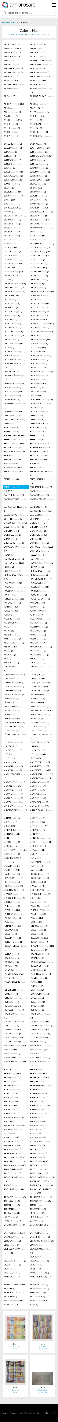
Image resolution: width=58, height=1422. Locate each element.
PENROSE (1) (39, 926)
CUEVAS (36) (40, 339)
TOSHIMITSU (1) (14, 1189)
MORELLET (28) (41, 842)
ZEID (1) (13, 1300)
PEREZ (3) (36, 934)
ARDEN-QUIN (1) (15, 84)
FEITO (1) (10, 455)
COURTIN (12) (39, 327)
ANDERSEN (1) (40, 72)
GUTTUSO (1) (39, 551)
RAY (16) (36, 982)
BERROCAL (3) (13, 175)
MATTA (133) (13, 802)
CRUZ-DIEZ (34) (14, 335)
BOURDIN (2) (39, 207)
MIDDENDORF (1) (15, 810)
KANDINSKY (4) (14, 622)
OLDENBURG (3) (14, 890)
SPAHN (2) (37, 1121)
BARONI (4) (39, 132)
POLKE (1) (11, 958)
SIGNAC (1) (37, 1089)
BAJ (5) (36, 120)
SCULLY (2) (11, 1069)
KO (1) (9, 650)
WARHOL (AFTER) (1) (41, 1278)
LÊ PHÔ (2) (9, 702)
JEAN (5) (11, 606)
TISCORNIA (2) (39, 1173)
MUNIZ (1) (36, 858)
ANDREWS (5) (40, 76)
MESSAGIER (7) (39, 802)
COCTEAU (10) (39, 307)
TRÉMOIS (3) (15, 1197)
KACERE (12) (12, 618)
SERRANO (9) (38, 1081)
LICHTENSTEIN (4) (14, 722)
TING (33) (38, 1169)
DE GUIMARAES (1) (41, 351)
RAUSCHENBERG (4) (15, 984)
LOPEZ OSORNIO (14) (41, 736)
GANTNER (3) (14, 495)
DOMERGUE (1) (15, 405)
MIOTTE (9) (37, 818)
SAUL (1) (10, 1049)
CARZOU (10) (38, 267)
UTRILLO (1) (13, 1221)
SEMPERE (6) (39, 1077)
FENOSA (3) (39, 455)
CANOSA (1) (13, 259)
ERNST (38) (37, 435)
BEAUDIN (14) (13, 147)
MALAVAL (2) (13, 770)
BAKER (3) (11, 124)
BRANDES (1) (12, 219)
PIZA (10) (39, 950)
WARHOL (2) (12, 1276)
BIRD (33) (36, 187)
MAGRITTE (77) (40, 766)
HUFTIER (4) (39, 590)
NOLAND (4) (13, 886)
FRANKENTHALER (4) (41, 473)
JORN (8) (36, 614)
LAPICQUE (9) (40, 682)
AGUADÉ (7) (38, 52)
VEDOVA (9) (12, 1241)
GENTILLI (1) (13, 519)
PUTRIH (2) (38, 970)
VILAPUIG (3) (38, 1256)
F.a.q (54, 1413)
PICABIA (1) (13, 938)
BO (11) (9, 199)
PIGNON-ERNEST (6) (15, 948)
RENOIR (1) (15, 997)
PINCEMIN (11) (42, 946)
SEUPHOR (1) (13, 1085)
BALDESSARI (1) (39, 124)
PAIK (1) (12, 906)
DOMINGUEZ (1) (40, 403)
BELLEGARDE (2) (41, 155)
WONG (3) (39, 1288)
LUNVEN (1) (39, 746)
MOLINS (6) (37, 830)
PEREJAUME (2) (11, 930)
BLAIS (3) (13, 195)
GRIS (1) (36, 539)
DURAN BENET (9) (40, 423)
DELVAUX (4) (38, 383)
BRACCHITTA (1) (15, 215)
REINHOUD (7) (40, 993)
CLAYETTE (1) (39, 303)
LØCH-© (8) (35, 758)
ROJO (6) (11, 1025)
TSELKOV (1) (12, 1201)
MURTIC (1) (37, 866)
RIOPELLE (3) (14, 1009)
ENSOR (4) (37, 431)
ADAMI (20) (12, 48)
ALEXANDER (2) (13, 68)
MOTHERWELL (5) (15, 850)
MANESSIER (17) (40, 770)
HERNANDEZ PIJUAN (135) (16, 576)
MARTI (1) (38, 790)
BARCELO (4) (13, 132)
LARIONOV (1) (14, 686)
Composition (42, 1390)
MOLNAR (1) (12, 834)
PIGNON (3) (39, 942)
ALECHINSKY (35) (41, 64)
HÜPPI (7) (12, 594)
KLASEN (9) (37, 642)
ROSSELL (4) (12, 1029)
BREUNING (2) (38, 223)
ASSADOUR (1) (37, 108)
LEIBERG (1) (12, 714)
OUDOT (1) (38, 902)
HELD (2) (9, 566)
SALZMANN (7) (15, 1045)
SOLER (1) (11, 1109)
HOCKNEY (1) (13, 582)
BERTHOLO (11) (40, 179)
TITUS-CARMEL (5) (42, 1177)
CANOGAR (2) (39, 255)
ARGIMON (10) (40, 84)
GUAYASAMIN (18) (14, 549)
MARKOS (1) (13, 790)
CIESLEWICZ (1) (40, 295)
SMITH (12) (11, 1101)
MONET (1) (12, 838)
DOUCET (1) (39, 411)
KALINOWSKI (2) (40, 618)
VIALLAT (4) (38, 1245)
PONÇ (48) (11, 966)
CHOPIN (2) (38, 287)
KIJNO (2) (38, 634)
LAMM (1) (37, 678)
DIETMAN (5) (38, 391)
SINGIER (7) (39, 1097)
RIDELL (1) (12, 1001)
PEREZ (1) (38, 930)
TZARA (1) (12, 1213)
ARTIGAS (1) (40, 104)
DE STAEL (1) (39, 363)
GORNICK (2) (38, 535)
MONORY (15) (40, 838)
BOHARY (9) (38, 199)
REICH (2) (37, 989)
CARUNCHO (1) (39, 263)
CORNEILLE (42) (42, 323)
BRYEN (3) (12, 235)
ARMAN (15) (41, 90)
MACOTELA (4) (40, 762)
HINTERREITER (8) (41, 578)
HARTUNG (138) (14, 562)
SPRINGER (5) (15, 1125)
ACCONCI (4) (38, 44)
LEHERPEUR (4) (40, 710)
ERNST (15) (12, 439)
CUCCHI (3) (37, 335)
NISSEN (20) (38, 882)
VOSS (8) (35, 1268)
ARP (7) (9, 96)
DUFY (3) (36, 415)
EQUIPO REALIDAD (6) (15, 435)
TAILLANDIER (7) (14, 1153)
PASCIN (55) (38, 914)
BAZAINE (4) (38, 143)
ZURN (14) (11, 1304)
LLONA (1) (11, 730)
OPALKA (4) (12, 894)
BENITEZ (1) (39, 163)
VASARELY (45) (13, 1237)
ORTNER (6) (12, 902)
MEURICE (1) (15, 806)
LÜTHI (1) (10, 754)
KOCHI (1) (38, 650)
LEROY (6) (12, 718)
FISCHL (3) (36, 463)
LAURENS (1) (12, 690)
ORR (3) (35, 898)
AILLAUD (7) (38, 56)
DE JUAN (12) (13, 355)
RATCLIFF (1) (38, 978)
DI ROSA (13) (13, 391)
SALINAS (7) (38, 1041)
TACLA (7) (37, 1149)
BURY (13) (10, 243)
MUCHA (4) (39, 854)
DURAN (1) (10, 423)
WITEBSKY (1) (39, 1284)
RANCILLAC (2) (40, 974)
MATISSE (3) (38, 798)
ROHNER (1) (39, 1021)
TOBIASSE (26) (39, 1181)
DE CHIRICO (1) (14, 351)
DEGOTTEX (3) (13, 371)
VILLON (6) (12, 1264)
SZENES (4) (37, 1145)
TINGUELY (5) (12, 1173)
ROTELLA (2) (39, 1029)
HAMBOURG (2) (14, 558)
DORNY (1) (13, 411)
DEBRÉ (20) (38, 367)
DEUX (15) (37, 387)
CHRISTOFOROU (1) (42, 291)
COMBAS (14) (39, 311)
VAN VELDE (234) (14, 1233)
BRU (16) (36, 231)
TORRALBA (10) (41, 1185)
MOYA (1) (37, 850)
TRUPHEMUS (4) (41, 1197)
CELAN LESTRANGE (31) (13, 277)
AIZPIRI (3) (11, 60)
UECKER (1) (39, 1217)
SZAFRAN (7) (12, 1145)
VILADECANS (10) (40, 1251)
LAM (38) (11, 678)
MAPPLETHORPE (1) (15, 776)
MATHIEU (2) (13, 798)
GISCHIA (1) (38, 531)
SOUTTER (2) (12, 1121)
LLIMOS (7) (38, 726)
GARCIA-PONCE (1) (42, 501)
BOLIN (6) (12, 203)
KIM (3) (12, 638)
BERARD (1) (39, 167)
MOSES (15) (10, 846)
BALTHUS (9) (36, 128)
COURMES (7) (13, 327)
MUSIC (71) (12, 870)
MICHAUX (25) (39, 806)
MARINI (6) (38, 786)
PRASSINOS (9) (40, 966)
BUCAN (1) (37, 235)
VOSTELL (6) (12, 1272)
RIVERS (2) (37, 1009)
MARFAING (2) (39, 782)
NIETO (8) (12, 882)
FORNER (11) (13, 467)
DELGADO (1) (14, 383)
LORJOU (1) (13, 742)
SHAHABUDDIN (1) (42, 1085)
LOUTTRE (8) (39, 742)
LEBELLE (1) (39, 706)
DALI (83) (38, 347)
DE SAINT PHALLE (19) (14, 365)
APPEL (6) (11, 80)
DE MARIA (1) (39, 359)
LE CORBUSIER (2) (38, 694)
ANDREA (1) (11, 76)
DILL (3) (12, 395)
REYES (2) (37, 997)
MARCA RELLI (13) (42, 774)
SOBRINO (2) (40, 1105)
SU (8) (35, 1133)
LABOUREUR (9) (15, 668)
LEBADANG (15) (13, 706)
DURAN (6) (37, 419)
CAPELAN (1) (13, 263)
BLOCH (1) (38, 195)
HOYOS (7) (15, 586)
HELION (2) (37, 566)
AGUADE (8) (12, 52)
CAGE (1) (10, 247)
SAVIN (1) (12, 1053)
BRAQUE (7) (39, 219)
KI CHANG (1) (38, 630)
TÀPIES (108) (39, 1161)
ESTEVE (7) (12, 447)
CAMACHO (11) (40, 251)
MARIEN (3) (12, 786)
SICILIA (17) (14, 1089)
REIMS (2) (11, 993)
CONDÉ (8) (12, 315)
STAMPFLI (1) (38, 1125)
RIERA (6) (37, 1001)
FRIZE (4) (11, 487)
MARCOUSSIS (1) (14, 782)
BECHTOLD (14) (40, 147)
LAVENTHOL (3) (40, 690)
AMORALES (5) (13, 72)
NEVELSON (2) (13, 878)
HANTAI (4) (38, 558)
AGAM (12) (38, 48)
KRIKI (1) (8, 658)
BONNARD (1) (39, 203)
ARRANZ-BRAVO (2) (42, 98)
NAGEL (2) (12, 874)
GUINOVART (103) (41, 547)
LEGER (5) (12, 710)
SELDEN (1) (11, 1077)
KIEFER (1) (12, 634)
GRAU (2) (11, 539)
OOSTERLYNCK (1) (41, 890)
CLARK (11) (37, 299)
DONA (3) (36, 407)
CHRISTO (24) (14, 291)
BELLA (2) (10, 155)
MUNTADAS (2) (40, 862)
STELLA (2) (37, 1129)
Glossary (48, 1413)
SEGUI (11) (38, 1073)
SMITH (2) (10, 1105)
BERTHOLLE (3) (13, 179)
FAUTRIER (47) (39, 451)
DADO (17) (9, 347)
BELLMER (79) (12, 159)
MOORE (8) (12, 842)
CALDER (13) (40, 247)
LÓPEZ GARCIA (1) (15, 736)
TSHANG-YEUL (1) (40, 1201)
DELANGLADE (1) (42, 371)
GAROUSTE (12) (41, 511)
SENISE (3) (11, 1081)
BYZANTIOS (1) (42, 243)
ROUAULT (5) (40, 1033)
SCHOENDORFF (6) (15, 1061)
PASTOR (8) (12, 918)
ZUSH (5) (34, 1304)
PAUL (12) (36, 918)
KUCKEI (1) (37, 658)
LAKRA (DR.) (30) (38, 674)
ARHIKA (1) (12, 88)
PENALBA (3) (12, 926)
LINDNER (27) (39, 722)
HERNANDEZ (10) (40, 570)
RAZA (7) (36, 985)
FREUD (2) (11, 479)
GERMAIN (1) (39, 519)
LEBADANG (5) (37, 702)
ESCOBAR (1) (39, 443)
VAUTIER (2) (40, 1237)
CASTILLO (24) (13, 271)
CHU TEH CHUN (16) (13, 295)
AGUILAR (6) (12, 56)
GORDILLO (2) (12, 535)
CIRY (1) (10, 299)
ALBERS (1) (11, 64)
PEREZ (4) (10, 934)
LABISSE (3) (37, 662)
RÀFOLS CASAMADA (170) (14, 976)
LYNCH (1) (11, 758)
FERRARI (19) (12, 459)
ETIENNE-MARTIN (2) (40, 447)
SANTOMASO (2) (42, 1045)
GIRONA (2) (12, 531)
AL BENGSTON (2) (40, 60)
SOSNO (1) (11, 1113)
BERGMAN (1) (40, 171)
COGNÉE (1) (13, 311)
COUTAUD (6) (13, 331)
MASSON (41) (39, 794)
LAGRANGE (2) (14, 674)
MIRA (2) (10, 822)
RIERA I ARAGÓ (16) (13, 1005)
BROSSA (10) (12, 231)
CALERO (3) (12, 251)
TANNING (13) (14, 1161)
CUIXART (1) (13, 343)
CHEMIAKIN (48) (15, 283)
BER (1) (9, 167)
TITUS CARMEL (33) (14, 1179)
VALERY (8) (37, 1221)
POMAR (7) (37, 958)
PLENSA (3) (12, 954)
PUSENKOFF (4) (14, 970)
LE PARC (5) (37, 698)
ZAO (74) (37, 1296)
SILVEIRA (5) (38, 1093)
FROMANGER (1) (41, 487)
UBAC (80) (37, 1213)
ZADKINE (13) (10, 1296)
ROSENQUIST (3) (41, 1025)
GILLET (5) (14, 527)
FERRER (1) (38, 459)
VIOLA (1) (36, 1264)
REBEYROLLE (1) (13, 989)
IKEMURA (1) (38, 594)
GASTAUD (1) (39, 515)
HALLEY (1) (37, 555)
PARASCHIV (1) (41, 910)
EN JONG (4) (11, 427)
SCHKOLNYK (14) (15, 1057)
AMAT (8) (38, 68)
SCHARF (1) (38, 1053)
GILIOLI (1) (37, 523)
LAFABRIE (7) (41, 668)
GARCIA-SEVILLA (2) (15, 509)
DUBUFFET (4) (12, 415)
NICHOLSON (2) (39, 878)
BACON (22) (13, 120)
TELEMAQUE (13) (15, 1165)
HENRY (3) (12, 570)
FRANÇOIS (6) (13, 471)
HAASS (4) (11, 555)
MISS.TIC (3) (9, 826)
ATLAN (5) (39, 112)
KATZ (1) (10, 626)
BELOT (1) (37, 159)
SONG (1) (38, 1109)
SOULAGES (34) (14, 1117)
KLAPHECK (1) (14, 642)
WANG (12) (39, 1272)
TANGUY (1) (38, 1157)
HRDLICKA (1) (39, 586)
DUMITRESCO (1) (15, 419)
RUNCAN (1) (39, 1037)
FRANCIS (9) (37, 467)
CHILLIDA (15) (14, 287)
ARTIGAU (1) (14, 108)
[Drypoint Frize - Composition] (42, 1371)
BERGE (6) (13, 171)
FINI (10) (11, 463)
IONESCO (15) (14, 598)
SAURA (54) (39, 1049)
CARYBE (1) (9, 267)
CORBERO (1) (13, 323)
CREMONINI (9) (41, 331)
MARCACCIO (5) (40, 778)
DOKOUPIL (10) (41, 399)
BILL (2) (9, 187)
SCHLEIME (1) (40, 1057)
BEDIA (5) (10, 151)
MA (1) (10, 762)
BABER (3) (37, 116)
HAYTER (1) (41, 562)
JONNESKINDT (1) (38, 610)
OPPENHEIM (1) (14, 898)
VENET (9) (11, 1245)
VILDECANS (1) (15, 1260)
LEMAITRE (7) (40, 714)
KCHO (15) (9, 630)
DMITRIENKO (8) (12, 399)
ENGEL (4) (11, 431)
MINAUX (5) (12, 818)
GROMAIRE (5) (14, 543)
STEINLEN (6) (13, 1131)
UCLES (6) (11, 1217)
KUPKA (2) (11, 662)
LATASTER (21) (39, 686)
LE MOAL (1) (11, 698)
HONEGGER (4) (41, 582)
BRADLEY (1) (39, 215)
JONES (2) (11, 610)
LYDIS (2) (38, 754)
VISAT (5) (12, 1268)
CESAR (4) (39, 275)
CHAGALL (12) (39, 279)
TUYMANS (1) (12, 1209)
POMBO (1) (11, 962)
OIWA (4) (37, 886)
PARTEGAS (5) (13, 914)
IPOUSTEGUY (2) (40, 598)
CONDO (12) (39, 315)
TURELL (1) (12, 1205)
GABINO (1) (39, 491)
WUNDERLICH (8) (14, 1292)
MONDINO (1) (38, 834)
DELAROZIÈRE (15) (14, 377)
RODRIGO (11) (15, 1015)
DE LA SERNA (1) (14, 359)
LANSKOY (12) (13, 682)
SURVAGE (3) (13, 1141)
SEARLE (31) (38, 1069)
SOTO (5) (40, 1113)
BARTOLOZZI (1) (41, 138)
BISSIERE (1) (12, 191)
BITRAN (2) (38, 191)
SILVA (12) (11, 1093)
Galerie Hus (8, 22)
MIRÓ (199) (37, 822)
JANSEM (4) (37, 602)
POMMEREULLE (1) (41, 962)
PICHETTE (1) (13, 942)
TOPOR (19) (12, 1185)
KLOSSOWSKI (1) (41, 646)
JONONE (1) (9, 614)
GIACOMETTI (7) (15, 523)
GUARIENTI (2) (39, 543)
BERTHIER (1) (38, 175)
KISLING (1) (38, 638)
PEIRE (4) (36, 922)
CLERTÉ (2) (11, 307)
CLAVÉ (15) (12, 303)
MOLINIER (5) (13, 830)
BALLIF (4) (12, 128)
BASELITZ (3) (13, 143)
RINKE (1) (37, 1005)
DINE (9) (35, 395)
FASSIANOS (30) (14, 451)
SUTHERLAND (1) (41, 1141)
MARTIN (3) (13, 794)
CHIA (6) (37, 283)
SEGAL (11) (12, 1073)
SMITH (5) (36, 1101)
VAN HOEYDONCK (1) (41, 1227)
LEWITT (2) (36, 718)
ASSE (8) (12, 112)
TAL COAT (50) (14, 1157)
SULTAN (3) (38, 1137)
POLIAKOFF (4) (39, 954)
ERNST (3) (36, 439)
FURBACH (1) (10, 491)
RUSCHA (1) (13, 1041)
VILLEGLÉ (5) (39, 1260)
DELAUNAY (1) (39, 379)
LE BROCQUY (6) (14, 694)
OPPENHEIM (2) (40, 894)
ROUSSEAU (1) (13, 1037)
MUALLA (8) (12, 854)
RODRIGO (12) (40, 1015)
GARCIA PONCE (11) (16, 501)
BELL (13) (39, 151)
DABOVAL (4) (39, 343)
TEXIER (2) (38, 1165)
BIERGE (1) (38, 183)
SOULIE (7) (37, 1117)
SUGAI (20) (11, 1137)
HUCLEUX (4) (15, 590)
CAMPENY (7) (13, 255)
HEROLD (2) (39, 574)
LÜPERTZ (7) (13, 750)
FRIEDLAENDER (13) (40, 481)
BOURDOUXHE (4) (41, 211)
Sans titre (15, 1346)
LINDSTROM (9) (14, 726)
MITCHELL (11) (39, 826)
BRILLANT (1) (12, 227)
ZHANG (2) (38, 1300)
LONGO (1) (38, 730)
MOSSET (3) (38, 846)
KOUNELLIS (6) (40, 654)
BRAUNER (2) (13, 223)
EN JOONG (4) (38, 427)
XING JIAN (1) (38, 1292)
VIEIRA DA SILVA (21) (14, 1251)
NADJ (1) (36, 870)
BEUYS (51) (12, 183)
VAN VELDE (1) (39, 1233)
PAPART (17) (12, 910)
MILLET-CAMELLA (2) (42, 812)
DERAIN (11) (12, 387)
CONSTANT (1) (11, 319)
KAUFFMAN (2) (39, 626)
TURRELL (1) (38, 1205)
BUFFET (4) (12, 239)
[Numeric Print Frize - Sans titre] (15, 1328)
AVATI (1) (11, 116)
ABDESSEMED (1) (14, 44)
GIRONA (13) (38, 527)
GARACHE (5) (39, 495)
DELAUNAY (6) (39, 375)
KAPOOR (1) (38, 622)
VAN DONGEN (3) (14, 1225)
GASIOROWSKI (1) (16, 515)
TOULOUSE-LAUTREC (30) (40, 1191)
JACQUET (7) (12, 602)
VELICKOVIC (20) (42, 1241)
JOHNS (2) (37, 606)
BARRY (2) (11, 136)
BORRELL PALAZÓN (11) (13, 209)
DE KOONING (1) (41, 355)
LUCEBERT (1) (10, 746)
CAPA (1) (38, 259)
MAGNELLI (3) (13, 766)
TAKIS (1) (38, 1153)
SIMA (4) (11, 1097)
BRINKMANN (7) (41, 227)
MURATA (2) (12, 866)
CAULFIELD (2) (40, 271)
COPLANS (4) (38, 319)
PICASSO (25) (39, 938)
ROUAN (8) (13, 1033)
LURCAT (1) (37, 750)
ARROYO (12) (14, 104)
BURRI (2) (37, 239)
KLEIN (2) (10, 646)
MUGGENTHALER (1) (12, 860)
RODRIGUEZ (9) (14, 1021)
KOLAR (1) (10, 654)
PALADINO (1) (40, 906)
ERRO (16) (14, 443)
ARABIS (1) (38, 80)
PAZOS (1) (11, 922)
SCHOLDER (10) (40, 1063)
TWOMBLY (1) (38, 1209)
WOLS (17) (9, 1288)
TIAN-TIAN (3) (13, 1169)
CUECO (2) (11, 339)
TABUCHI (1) (12, 1149)
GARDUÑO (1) (38, 507)
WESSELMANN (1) (14, 1284)
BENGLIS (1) (12, 163)
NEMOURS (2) (39, 874)
